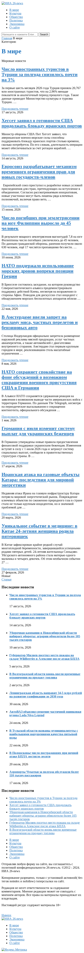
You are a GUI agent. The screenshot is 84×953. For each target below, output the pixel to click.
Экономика (16, 24)
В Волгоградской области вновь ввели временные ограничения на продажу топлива (44, 675)
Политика (16, 20)
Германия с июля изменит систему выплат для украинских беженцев (38, 431)
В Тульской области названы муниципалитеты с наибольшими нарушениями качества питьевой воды (43, 734)
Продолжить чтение (15, 108)
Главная (7, 38)
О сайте (14, 27)
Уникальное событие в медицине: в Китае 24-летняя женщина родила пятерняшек (39, 531)
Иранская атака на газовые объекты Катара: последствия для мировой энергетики (41, 480)
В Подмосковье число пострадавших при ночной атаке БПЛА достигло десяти (43, 754)
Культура (15, 13)
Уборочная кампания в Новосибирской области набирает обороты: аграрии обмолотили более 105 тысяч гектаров (44, 636)
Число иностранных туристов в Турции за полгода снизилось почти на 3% (40, 74)
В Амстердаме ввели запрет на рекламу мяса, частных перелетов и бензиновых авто (40, 322)
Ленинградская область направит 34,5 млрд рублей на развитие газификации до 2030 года (45, 694)
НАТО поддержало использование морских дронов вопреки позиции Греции (38, 271)
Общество (16, 17)
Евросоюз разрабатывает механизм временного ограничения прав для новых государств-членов (39, 172)
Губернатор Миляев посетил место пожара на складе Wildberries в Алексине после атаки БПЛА (44, 657)
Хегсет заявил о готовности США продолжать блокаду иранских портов (42, 123)
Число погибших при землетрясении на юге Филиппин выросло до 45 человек (41, 223)
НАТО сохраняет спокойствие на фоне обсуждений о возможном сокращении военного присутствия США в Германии (39, 379)
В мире (14, 10)
